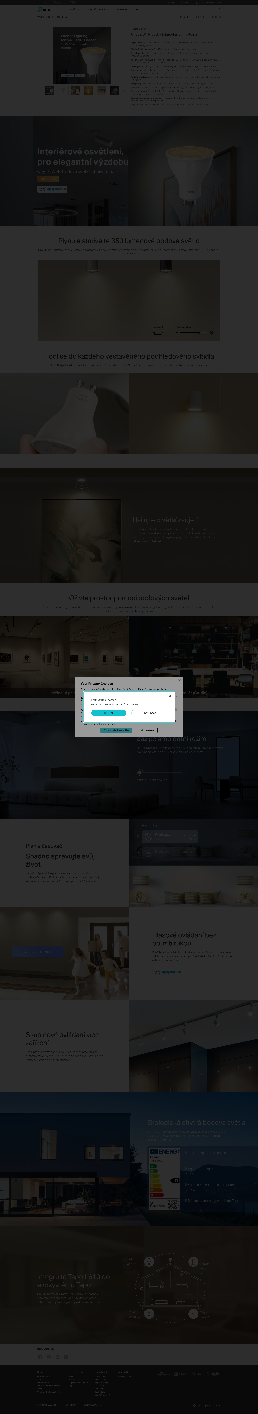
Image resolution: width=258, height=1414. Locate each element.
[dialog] (129, 707)
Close (170, 696)
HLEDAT (108, 712)
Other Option (149, 712)
